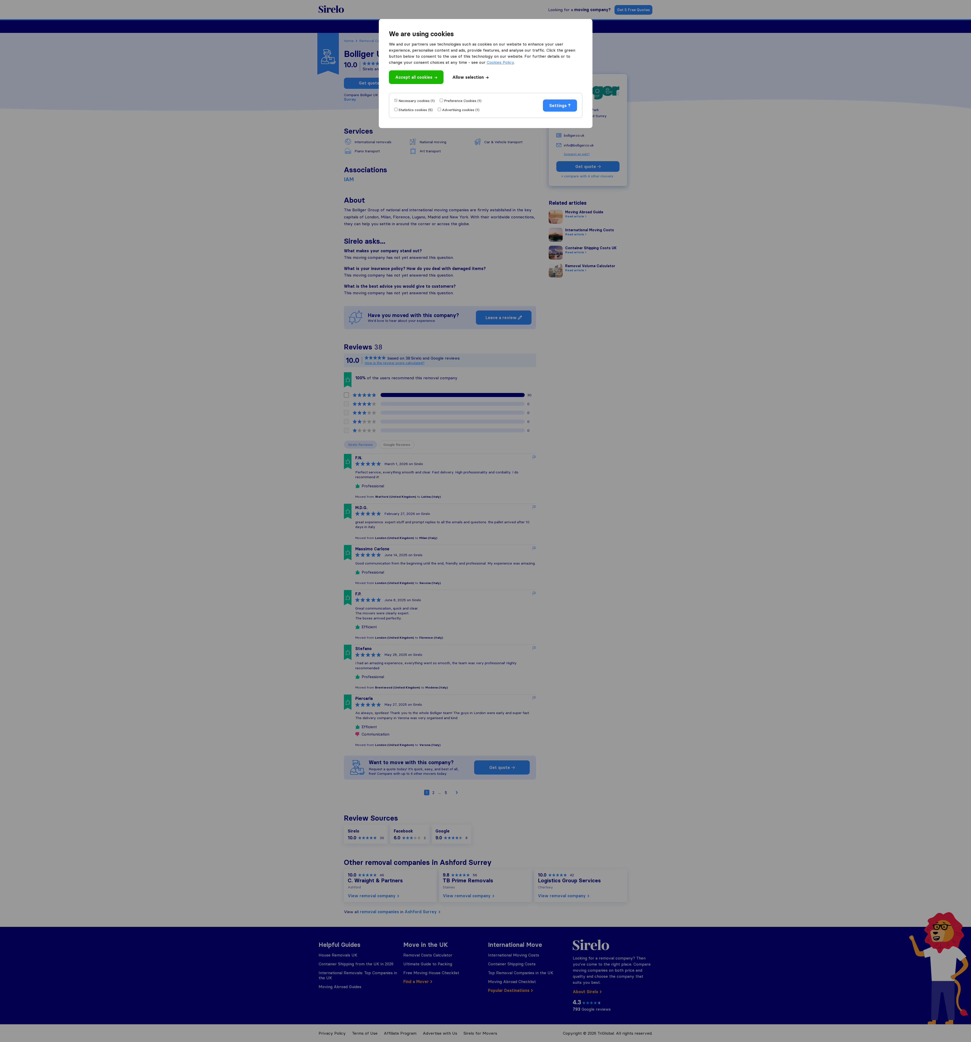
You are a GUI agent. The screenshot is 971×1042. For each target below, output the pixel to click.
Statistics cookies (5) (416, 110)
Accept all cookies (413, 77)
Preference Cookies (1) (462, 100)
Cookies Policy (500, 62)
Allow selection (468, 77)
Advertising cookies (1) (460, 110)
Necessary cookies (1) (417, 100)
